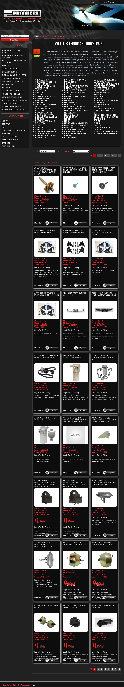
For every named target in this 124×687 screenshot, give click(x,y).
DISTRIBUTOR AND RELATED (45, 122)
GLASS (67, 98)
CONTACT (6, 124)
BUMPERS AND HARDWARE (42, 99)
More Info (38, 223)
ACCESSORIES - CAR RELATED (11, 51)
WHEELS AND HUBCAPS (105, 131)
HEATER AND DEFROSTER (71, 116)
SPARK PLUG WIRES (103, 108)
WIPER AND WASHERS (105, 133)
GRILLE (68, 100)
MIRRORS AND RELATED (106, 84)
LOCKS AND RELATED (104, 79)
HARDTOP (69, 104)
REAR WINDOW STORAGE (101, 93)
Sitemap (33, 685)
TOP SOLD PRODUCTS (12, 103)
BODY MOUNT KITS (45, 96)
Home (36, 36)
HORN (67, 121)
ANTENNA (40, 90)
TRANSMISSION (101, 127)
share (36, 56)
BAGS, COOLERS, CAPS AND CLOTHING (14, 61)
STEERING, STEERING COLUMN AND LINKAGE (105, 116)
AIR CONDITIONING (45, 82)
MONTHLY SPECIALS (11, 94)
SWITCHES (99, 119)
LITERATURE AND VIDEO (13, 91)
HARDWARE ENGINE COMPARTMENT (75, 107)
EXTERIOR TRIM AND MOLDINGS (75, 80)
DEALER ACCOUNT (10, 137)
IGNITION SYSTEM (74, 127)
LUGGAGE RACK (101, 82)
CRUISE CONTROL (44, 115)
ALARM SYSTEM (43, 84)
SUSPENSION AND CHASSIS (14, 100)
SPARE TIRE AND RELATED (102, 105)
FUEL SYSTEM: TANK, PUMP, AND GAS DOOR (76, 91)
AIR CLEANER (42, 79)
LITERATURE (71, 137)
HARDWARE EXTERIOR (76, 110)
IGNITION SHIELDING (75, 125)
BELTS (38, 94)
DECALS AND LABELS (46, 117)
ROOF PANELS (100, 96)
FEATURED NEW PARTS (12, 81)
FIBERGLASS (7, 84)
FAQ (4, 127)
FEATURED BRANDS (11, 78)
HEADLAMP (70, 112)
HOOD (67, 119)
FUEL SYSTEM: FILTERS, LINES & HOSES (76, 87)
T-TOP (97, 121)
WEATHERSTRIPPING (11, 107)
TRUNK (97, 129)
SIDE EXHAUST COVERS (105, 100)
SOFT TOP (98, 102)
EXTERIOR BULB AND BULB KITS (46, 136)
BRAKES (5, 66)
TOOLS (97, 125)
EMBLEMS (40, 127)
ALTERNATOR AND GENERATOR (45, 87)
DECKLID (39, 119)
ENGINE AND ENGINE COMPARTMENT (46, 132)
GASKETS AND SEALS (75, 96)
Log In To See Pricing (42, 205)
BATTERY (40, 92)
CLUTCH (39, 110)
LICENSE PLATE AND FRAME (75, 134)
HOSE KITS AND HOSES (76, 123)
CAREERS (6, 143)
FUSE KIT (69, 94)
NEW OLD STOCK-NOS (12, 97)
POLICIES (6, 133)
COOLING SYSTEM (44, 112)
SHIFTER (98, 98)
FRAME (68, 84)
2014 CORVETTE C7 (10, 140)
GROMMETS (70, 102)
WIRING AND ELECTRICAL (13, 110)
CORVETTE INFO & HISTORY (14, 130)
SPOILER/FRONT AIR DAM (104, 111)
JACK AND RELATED (74, 129)
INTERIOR (6, 88)
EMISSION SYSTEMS (45, 129)
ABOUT (5, 121)
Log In (93, 25)
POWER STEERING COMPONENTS (103, 89)
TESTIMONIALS (9, 146)
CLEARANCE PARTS (10, 69)
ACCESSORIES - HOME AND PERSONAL (14, 56)
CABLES (39, 102)
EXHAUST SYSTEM (10, 72)
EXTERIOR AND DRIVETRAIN (14, 75)
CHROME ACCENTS (45, 108)
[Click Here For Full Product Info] (46, 185)
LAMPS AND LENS (73, 131)
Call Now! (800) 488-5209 (105, 2)
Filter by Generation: (64, 151)
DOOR (38, 125)
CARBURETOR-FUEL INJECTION (45, 105)
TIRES (96, 123)
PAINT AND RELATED (104, 86)
